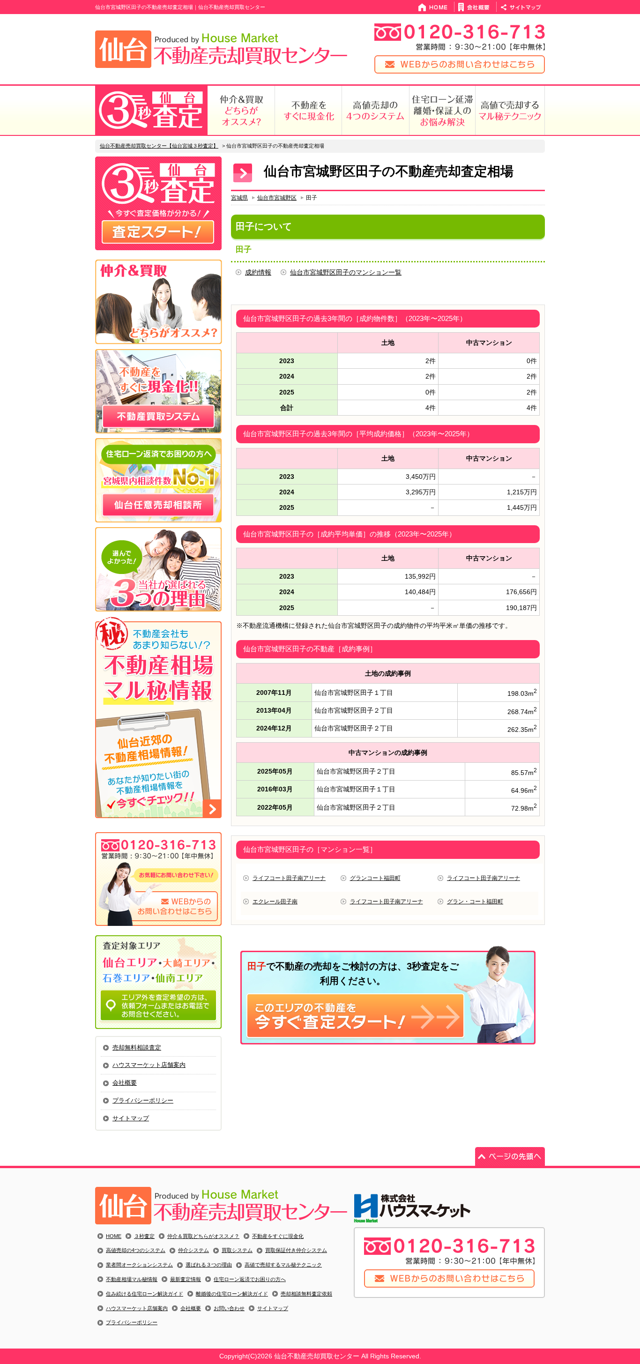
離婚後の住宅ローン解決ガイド (232, 1294)
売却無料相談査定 (136, 1047)
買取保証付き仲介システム (296, 1250)
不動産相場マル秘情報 (131, 1279)
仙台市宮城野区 (277, 197)
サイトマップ (130, 1118)
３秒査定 (144, 1236)
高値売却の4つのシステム (135, 1250)
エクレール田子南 (275, 901)
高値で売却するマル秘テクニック (283, 1264)
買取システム (237, 1250)
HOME (113, 1236)
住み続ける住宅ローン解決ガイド (144, 1294)
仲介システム (193, 1250)
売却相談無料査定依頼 (306, 1294)
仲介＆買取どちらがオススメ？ (203, 1236)
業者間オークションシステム (139, 1264)
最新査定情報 (185, 1279)
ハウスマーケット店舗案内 (149, 1064)
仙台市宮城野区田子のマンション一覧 (346, 272)
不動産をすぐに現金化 (278, 1236)
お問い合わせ (229, 1308)
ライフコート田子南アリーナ (289, 878)
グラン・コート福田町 (475, 901)
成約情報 (258, 272)
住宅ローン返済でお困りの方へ (250, 1279)
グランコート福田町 (375, 878)
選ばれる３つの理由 (209, 1264)
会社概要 (124, 1082)
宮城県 (239, 197)
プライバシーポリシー (142, 1100)
